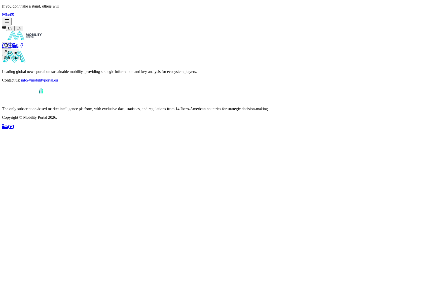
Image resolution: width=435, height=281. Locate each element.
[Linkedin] (8, 15)
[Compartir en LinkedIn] (16, 47)
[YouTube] (12, 15)
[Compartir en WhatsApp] (5, 47)
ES (10, 28)
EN (19, 28)
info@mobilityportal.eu (39, 80)
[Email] (4, 15)
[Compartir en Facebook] (21, 47)
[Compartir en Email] (10, 47)
